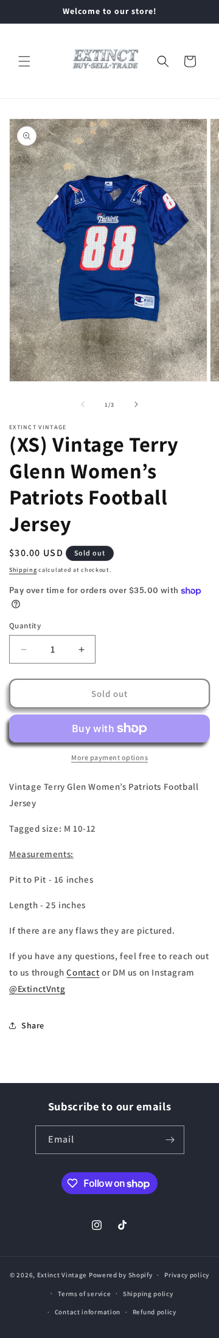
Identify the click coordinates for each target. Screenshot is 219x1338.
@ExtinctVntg (37, 988)
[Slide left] (82, 404)
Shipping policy (148, 1293)
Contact (82, 972)
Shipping (23, 570)
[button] (24, 61)
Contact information (87, 1312)
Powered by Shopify (121, 1275)
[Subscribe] (170, 1140)
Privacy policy (186, 1275)
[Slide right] (136, 404)
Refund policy (154, 1312)
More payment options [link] (109, 757)
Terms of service (84, 1293)
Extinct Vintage (62, 1275)
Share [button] (32, 1025)
